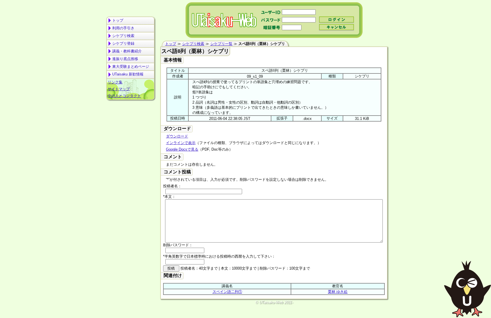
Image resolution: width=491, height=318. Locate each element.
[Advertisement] (130, 124)
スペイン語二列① (227, 292)
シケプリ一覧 (221, 44)
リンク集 (115, 82)
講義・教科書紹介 (127, 51)
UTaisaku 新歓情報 (127, 74)
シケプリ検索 (123, 36)
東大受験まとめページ (130, 66)
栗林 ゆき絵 (338, 292)
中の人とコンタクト (124, 96)
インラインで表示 (180, 143)
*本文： (169, 196)
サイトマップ (119, 89)
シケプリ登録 (123, 43)
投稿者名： (172, 186)
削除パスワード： (178, 245)
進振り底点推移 (125, 59)
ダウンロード (177, 136)
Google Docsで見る (182, 149)
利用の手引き (123, 28)
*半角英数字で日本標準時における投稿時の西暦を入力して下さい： (219, 256)
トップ (117, 20)
